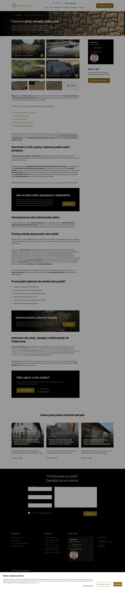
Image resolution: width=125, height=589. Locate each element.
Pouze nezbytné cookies (104, 584)
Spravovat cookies (88, 585)
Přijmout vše (117, 584)
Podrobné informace (33, 582)
